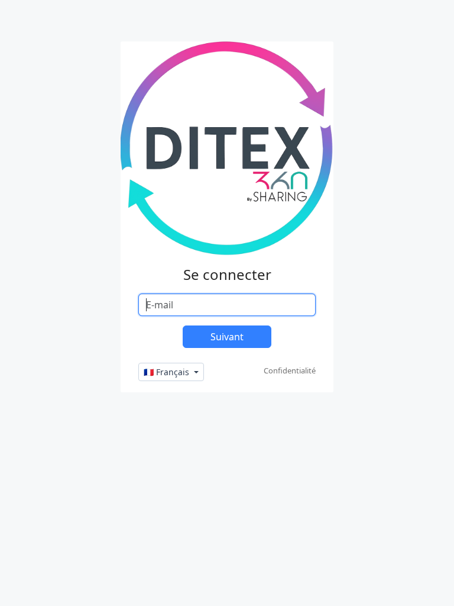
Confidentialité (290, 370)
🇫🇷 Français (168, 372)
